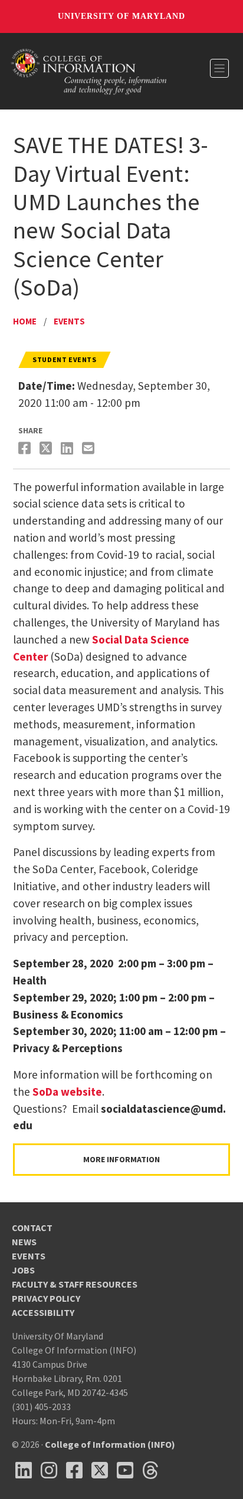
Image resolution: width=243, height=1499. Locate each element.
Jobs (23, 1270)
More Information (121, 1159)
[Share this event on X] (47, 448)
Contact (32, 1227)
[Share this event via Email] (89, 448)
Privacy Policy (46, 1298)
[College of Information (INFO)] (89, 70)
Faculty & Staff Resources (74, 1284)
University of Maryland (121, 16)
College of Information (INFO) (110, 1444)
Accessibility (43, 1312)
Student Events (64, 359)
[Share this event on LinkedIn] (68, 448)
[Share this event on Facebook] (26, 448)
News (24, 1242)
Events (69, 321)
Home (25, 321)
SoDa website (67, 1092)
